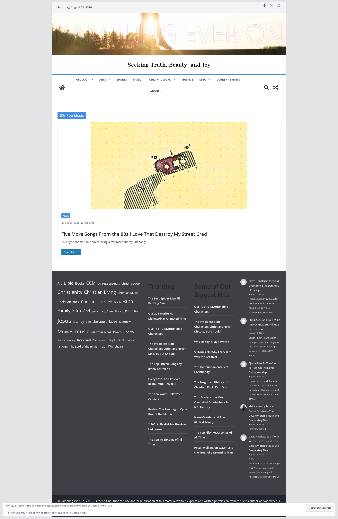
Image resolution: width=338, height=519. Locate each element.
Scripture (113, 340)
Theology (81, 79)
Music (66, 215)
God (86, 310)
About (154, 91)
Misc (202, 79)
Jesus (64, 320)
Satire (102, 340)
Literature (100, 321)
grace (95, 311)
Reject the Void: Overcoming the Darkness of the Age (264, 285)
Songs (131, 340)
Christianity (70, 292)
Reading (71, 340)
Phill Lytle (89, 222)
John (75, 322)
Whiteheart (115, 346)
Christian (135, 283)
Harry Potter (106, 311)
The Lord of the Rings (83, 346)
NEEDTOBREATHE (101, 332)
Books (79, 283)
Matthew (125, 322)
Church (106, 301)
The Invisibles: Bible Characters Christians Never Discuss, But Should (167, 348)
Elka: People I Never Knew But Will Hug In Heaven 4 (264, 324)
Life (88, 322)
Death (117, 302)
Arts (102, 79)
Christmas (90, 301)
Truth (102, 346)
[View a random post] (275, 87)
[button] (91, 80)
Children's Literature (108, 283)
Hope (118, 311)
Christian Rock (68, 301)
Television (63, 346)
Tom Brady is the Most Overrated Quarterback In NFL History (211, 402)
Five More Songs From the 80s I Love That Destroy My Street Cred (134, 234)
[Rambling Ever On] (169, 15)
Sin (124, 340)
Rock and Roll (87, 340)
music (82, 331)
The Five (187, 79)
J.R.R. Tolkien (132, 311)
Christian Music (128, 293)
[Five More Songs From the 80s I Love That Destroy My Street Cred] (169, 165)
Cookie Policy (79, 512)
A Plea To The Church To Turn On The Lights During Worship (264, 367)
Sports (122, 79)
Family (138, 79)
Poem (117, 332)
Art (60, 283)
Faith (127, 301)
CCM (91, 283)
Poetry (128, 332)
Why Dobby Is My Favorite (211, 342)
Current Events (228, 79)
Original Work (160, 79)
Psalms (61, 340)
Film (76, 310)
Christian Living (100, 292)
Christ (125, 283)
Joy (81, 321)
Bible (68, 283)
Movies (65, 331)
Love (113, 321)
